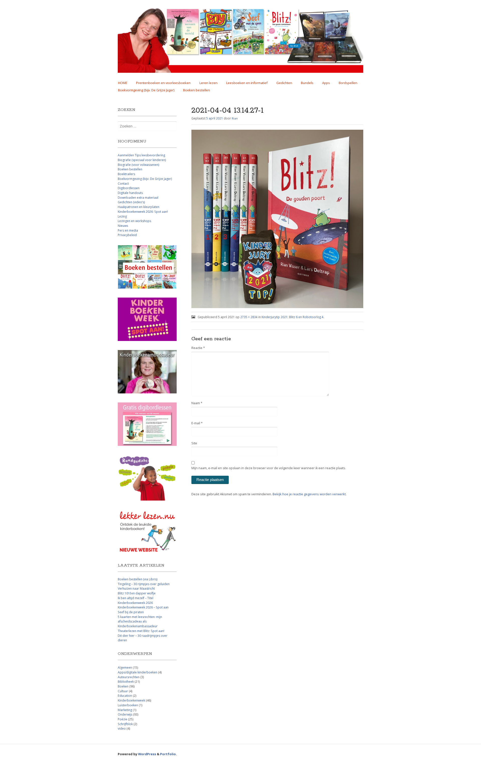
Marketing (125, 710)
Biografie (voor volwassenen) (138, 165)
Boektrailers (126, 174)
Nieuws (123, 226)
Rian (235, 118)
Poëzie (122, 719)
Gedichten (284, 83)
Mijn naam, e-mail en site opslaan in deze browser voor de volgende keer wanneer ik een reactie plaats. (268, 468)
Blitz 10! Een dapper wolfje (137, 593)
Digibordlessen (129, 188)
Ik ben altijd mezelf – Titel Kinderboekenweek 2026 (135, 600)
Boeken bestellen (196, 90)
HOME (122, 83)
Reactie (198, 348)
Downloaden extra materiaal (138, 197)
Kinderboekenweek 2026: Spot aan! (143, 212)
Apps (326, 83)
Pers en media (128, 230)
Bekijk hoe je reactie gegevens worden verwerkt (309, 494)
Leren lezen (208, 83)
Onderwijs (125, 714)
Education (125, 695)
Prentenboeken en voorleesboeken (163, 83)
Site (194, 443)
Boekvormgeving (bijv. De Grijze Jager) (146, 90)
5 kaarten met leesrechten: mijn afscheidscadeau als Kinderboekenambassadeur (140, 621)
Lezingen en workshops (134, 221)
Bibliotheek (126, 681)
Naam (196, 403)
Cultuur (123, 691)
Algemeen (125, 667)
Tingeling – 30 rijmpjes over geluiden (144, 584)
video (122, 728)
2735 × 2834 (249, 317)
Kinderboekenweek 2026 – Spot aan (143, 607)
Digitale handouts (130, 193)
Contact (123, 183)
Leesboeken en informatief (247, 83)
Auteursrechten (129, 677)
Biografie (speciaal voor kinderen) (142, 160)
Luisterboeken (128, 705)
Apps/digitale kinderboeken (137, 672)
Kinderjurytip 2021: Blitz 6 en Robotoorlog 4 (292, 317)
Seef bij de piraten (131, 612)
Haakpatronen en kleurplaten (138, 207)
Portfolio (168, 754)
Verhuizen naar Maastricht (136, 588)
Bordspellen (348, 83)
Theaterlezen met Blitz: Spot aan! (141, 631)
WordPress (147, 754)
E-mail (197, 423)
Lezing (122, 216)
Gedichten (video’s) (131, 202)
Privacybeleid (127, 235)
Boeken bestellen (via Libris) (137, 579)
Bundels (307, 83)
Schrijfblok (125, 724)
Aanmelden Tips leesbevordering (141, 155)
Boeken (123, 686)
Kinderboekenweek (131, 700)
